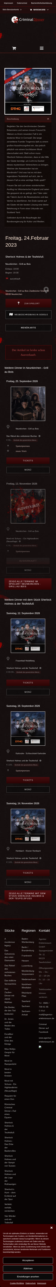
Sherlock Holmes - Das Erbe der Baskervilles (10, 1144)
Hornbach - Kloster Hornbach (28, 851)
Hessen (25, 960)
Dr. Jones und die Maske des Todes (9, 1024)
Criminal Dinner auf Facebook (44, 1028)
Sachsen (26, 1006)
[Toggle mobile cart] (14, 48)
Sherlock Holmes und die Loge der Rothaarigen (10, 1177)
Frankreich (27, 955)
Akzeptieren (28, 1260)
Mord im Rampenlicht (10, 1062)
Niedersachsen (28, 979)
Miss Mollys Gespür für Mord (9, 1052)
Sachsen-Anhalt (26, 1013)
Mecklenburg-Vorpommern (28, 972)
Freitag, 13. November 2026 (21, 483)
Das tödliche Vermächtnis (10, 982)
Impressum (41, 1283)
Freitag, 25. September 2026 (22, 381)
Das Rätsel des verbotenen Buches (21, 436)
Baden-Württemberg (28, 940)
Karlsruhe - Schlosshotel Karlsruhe (31, 753)
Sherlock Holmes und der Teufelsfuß (22, 668)
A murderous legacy (9, 942)
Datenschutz (31, 1283)
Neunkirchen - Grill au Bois (18, 264)
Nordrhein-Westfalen (27, 986)
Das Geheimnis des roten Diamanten (9, 955)
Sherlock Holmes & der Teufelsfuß (24, 256)
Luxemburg (27, 966)
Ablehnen (28, 1268)
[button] (51, 1227)
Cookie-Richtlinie (17, 1283)
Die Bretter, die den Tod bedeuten (10, 1010)
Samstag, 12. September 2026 (23, 613)
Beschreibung (13, 119)
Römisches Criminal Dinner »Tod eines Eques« (10, 1111)
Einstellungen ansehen (28, 1276)
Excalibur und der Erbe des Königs (8, 1039)
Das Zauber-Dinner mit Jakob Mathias (9, 995)
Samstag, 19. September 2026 (23, 706)
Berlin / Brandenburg (28, 949)
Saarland (26, 1001)
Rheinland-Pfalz (27, 994)
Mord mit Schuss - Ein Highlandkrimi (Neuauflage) (10, 1086)
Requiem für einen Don (10, 1097)
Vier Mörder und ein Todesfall (10, 1219)
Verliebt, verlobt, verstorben (9, 1207)
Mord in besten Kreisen (8, 1072)
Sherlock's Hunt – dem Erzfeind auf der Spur (10, 1194)
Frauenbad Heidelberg (25, 661)
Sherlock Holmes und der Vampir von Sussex (10, 1161)
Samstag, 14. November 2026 (22, 803)
